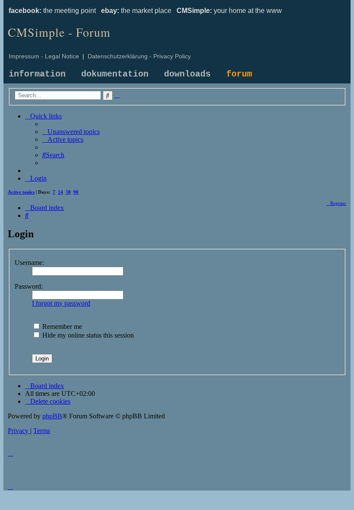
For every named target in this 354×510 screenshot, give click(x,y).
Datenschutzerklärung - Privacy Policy (139, 56)
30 (68, 191)
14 (60, 191)
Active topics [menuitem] (21, 191)
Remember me (61, 326)
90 (76, 191)
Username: (29, 262)
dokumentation (115, 74)
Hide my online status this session (87, 335)
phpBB (52, 416)
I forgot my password (61, 303)
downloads (187, 74)
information (37, 74)
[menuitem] (71, 131)
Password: (29, 286)
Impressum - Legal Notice (44, 56)
